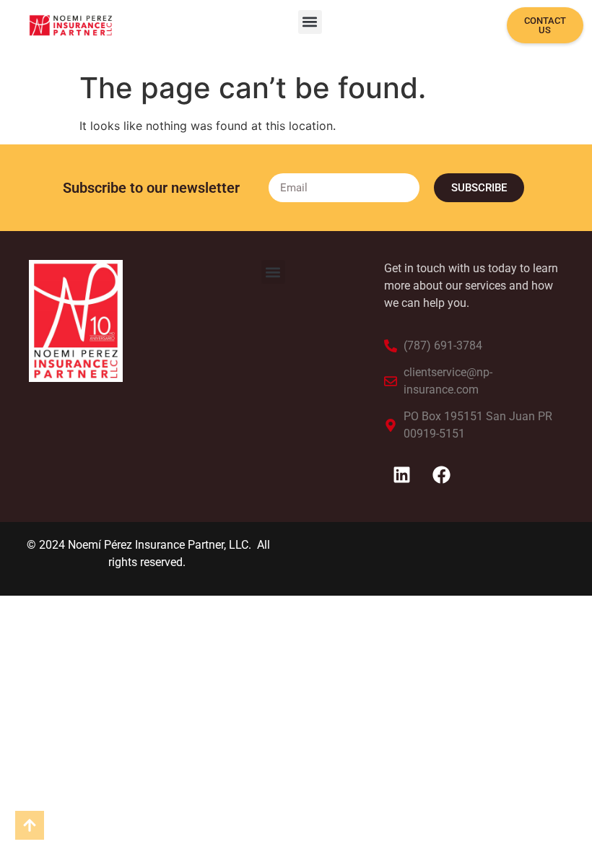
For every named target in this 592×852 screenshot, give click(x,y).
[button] (310, 22)
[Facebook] (442, 475)
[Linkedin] (402, 475)
